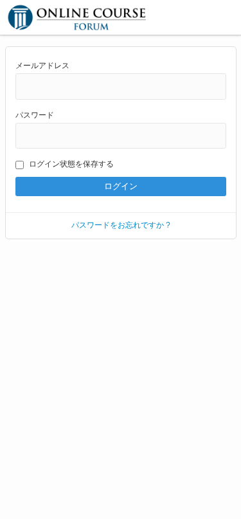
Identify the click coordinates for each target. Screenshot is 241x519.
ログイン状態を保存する (71, 163)
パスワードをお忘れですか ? (120, 225)
